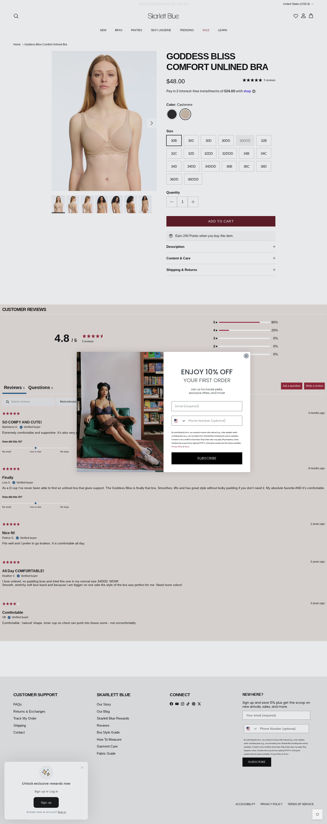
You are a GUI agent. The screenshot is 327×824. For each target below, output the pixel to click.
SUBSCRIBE (207, 458)
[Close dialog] (246, 356)
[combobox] (179, 420)
